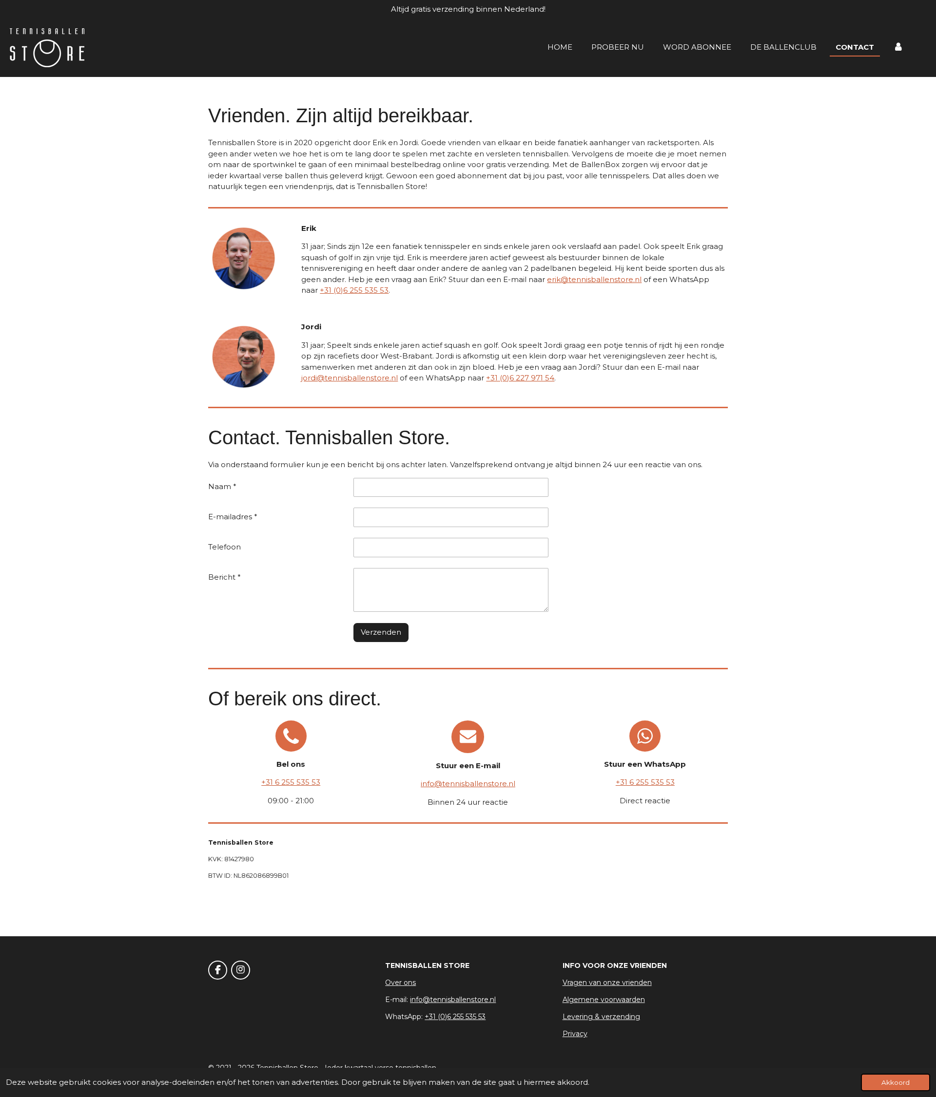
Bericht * (224, 577)
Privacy (575, 1033)
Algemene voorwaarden (604, 999)
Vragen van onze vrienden (607, 982)
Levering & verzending (601, 1016)
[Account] (898, 47)
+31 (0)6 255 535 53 (455, 1016)
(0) (337, 290)
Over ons (400, 982)
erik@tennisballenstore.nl (594, 279)
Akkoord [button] (895, 1082)
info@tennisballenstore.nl (468, 783)
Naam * (222, 486)
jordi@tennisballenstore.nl (349, 377)
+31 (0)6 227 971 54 (520, 377)
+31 (326, 290)
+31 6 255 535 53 (290, 782)
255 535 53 (368, 290)
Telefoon (224, 546)
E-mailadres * (232, 516)
